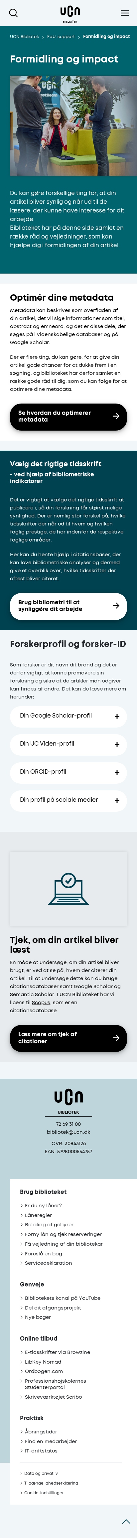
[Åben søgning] (15, 13)
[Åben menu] (124, 13)
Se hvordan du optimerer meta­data (54, 417)
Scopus (41, 1002)
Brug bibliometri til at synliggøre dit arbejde (50, 606)
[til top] (126, 1521)
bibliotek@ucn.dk (68, 1132)
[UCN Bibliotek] (70, 13)
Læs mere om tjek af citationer (47, 1038)
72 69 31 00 (68, 1124)
